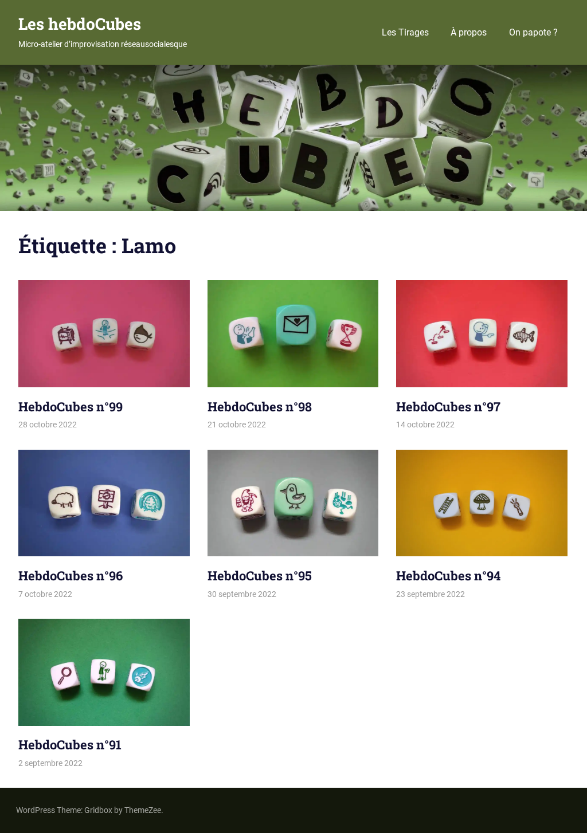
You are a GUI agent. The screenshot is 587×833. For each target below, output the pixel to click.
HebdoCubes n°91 (70, 744)
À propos (469, 32)
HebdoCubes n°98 (260, 406)
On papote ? (533, 32)
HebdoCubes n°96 (70, 575)
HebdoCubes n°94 (448, 575)
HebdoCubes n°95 (260, 575)
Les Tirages (405, 32)
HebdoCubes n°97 (448, 406)
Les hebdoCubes (79, 23)
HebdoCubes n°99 (70, 406)
